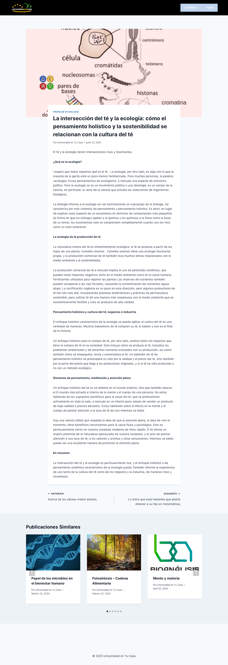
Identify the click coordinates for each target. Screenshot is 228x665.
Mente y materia (166, 578)
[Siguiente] (196, 571)
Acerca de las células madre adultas (72, 496)
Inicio (210, 7)
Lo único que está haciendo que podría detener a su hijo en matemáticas (154, 499)
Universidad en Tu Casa (70, 142)
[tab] (107, 611)
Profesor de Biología (66, 112)
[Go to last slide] (32, 571)
